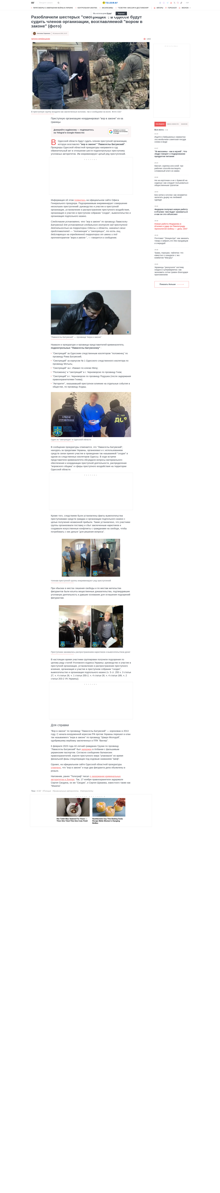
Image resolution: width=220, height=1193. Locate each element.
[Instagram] (177, 2)
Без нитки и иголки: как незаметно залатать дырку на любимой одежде (170, 197)
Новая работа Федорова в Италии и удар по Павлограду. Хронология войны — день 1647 (170, 226)
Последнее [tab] (160, 124)
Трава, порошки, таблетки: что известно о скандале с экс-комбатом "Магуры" (168, 255)
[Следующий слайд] (190, 8)
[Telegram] (167, 2)
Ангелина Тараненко (43, 33)
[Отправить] (58, 3)
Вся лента (159, 130)
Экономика (187, 8)
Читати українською (40, 39)
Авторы (160, 8)
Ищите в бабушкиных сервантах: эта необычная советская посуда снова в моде (170, 139)
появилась (80, 200)
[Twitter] (174, 2)
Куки (109, 13)
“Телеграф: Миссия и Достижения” (133, 8)
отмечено (56, 767)
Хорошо (121, 13)
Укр (187, 3)
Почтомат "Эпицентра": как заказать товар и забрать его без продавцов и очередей (171, 240)
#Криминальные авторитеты (65, 791)
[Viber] (164, 3)
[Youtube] (171, 3)
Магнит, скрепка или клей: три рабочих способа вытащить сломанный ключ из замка (168, 168)
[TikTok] (181, 3)
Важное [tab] (184, 124)
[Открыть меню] (33, 3)
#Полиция (47, 791)
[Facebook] (160, 2)
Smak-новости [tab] (173, 124)
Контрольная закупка (87, 8)
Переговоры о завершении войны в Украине (53, 8)
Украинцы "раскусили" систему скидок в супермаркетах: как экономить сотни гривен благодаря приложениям (171, 271)
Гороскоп (172, 8)
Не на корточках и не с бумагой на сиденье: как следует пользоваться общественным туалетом (171, 182)
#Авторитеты (86, 791)
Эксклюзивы (107, 8)
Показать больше (168, 284)
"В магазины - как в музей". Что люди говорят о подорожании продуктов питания (170, 154)
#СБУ (39, 791)
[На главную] (110, 3)
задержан (86, 749)
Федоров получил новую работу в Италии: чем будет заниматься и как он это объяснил (171, 211)
